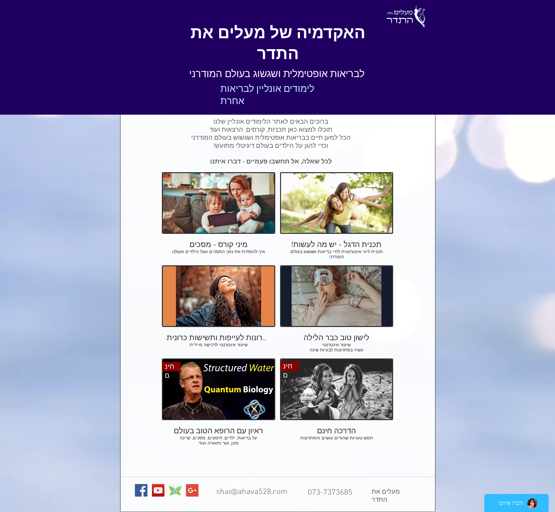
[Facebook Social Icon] (141, 490)
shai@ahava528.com (251, 492)
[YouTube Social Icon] (158, 490)
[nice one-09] (175, 490)
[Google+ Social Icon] (192, 490)
